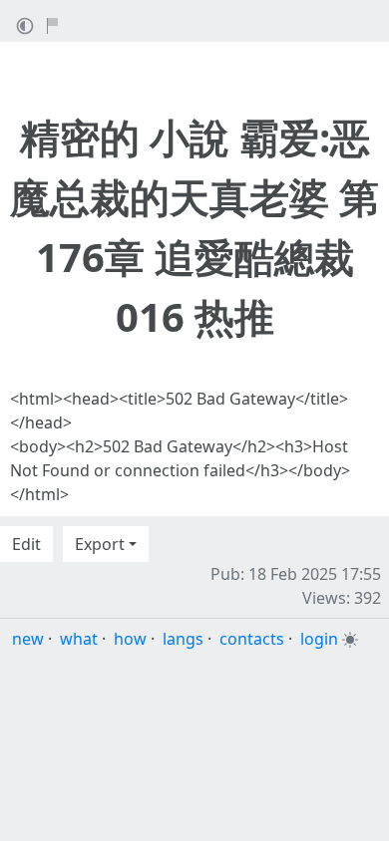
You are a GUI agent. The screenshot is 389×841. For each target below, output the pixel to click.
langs (183, 639)
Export (100, 544)
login (319, 639)
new (28, 639)
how (130, 639)
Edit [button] (26, 544)
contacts (251, 639)
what (79, 639)
